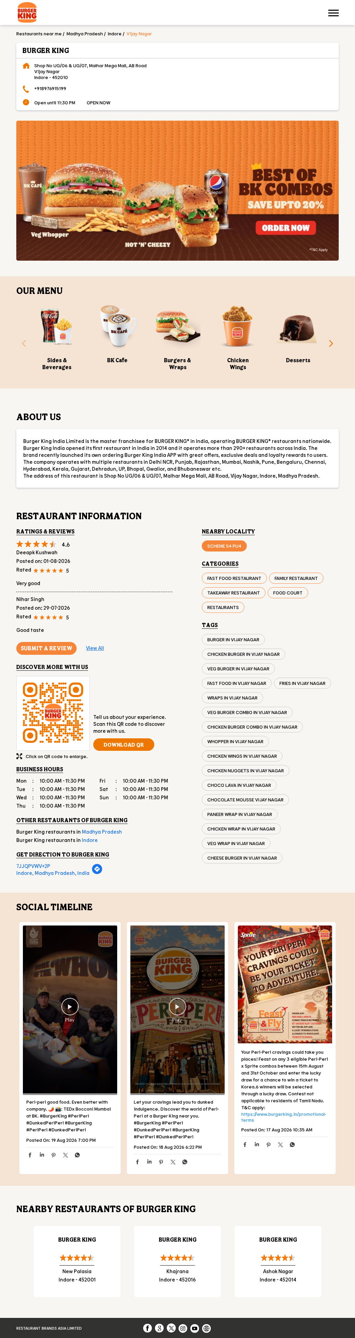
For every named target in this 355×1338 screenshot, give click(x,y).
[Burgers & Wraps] (177, 326)
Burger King (77, 1239)
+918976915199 (50, 88)
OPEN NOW (98, 102)
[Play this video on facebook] (70, 1010)
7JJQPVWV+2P (33, 866)
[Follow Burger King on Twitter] (171, 1328)
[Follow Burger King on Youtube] (195, 1328)
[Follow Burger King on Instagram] (183, 1328)
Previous (21, 345)
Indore (115, 33)
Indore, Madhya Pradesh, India (52, 873)
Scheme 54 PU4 (224, 546)
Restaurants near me (39, 33)
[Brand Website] (207, 1328)
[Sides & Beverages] (57, 326)
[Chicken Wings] (238, 326)
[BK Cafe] (117, 326)
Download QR (124, 744)
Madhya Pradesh (85, 33)
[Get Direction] (97, 872)
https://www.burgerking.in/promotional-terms (284, 1117)
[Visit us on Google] (160, 1328)
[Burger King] (27, 13)
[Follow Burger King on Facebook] (148, 1328)
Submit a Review (46, 648)
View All (95, 648)
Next (333, 345)
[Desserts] (298, 326)
